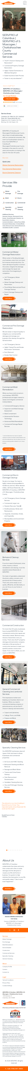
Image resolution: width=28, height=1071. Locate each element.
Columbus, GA (5, 116)
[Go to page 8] (19, 850)
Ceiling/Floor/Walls (19, 222)
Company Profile (7, 966)
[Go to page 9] (21, 850)
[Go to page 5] (14, 850)
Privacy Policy (6, 983)
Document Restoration (9, 223)
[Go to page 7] (18, 850)
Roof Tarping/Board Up (18, 225)
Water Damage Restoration (12, 165)
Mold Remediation (7, 945)
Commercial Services (8, 953)
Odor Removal (6, 225)
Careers (4, 969)
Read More (8, 888)
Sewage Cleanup (7, 216)
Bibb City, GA (14, 116)
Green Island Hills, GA (14, 118)
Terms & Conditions (7, 980)
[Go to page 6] (16, 850)
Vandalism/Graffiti (7, 227)
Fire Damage (6, 942)
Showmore (5, 158)
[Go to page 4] (12, 850)
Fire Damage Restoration (11, 169)
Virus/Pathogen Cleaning (14, 218)
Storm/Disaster (6, 947)
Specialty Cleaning (7, 956)
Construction (6, 950)
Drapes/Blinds (20, 223)
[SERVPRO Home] (8, 3)
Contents (16, 227)
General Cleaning (7, 959)
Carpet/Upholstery (7, 222)
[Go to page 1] (7, 850)
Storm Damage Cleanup (11, 173)
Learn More (8, 298)
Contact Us (5, 972)
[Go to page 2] (9, 850)
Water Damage (7, 939)
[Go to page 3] (10, 850)
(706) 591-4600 (10, 99)
